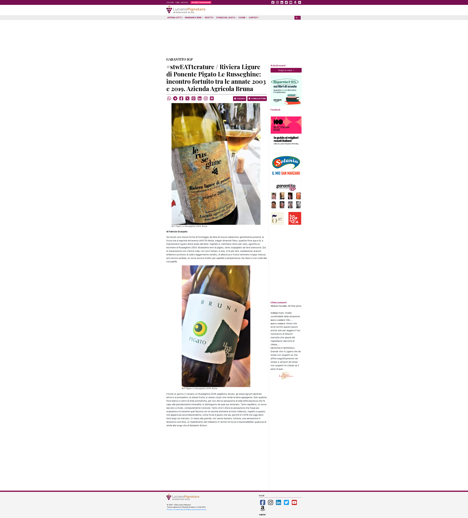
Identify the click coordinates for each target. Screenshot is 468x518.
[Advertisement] (234, 38)
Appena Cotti (174, 17)
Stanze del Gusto (225, 17)
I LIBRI (177, 2)
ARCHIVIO (184, 2)
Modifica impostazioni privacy (195, 509)
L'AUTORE (170, 2)
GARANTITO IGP (179, 59)
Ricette (209, 17)
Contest (253, 17)
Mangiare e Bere (193, 17)
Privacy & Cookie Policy (175, 509)
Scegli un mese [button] (285, 70)
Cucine (241, 17)
